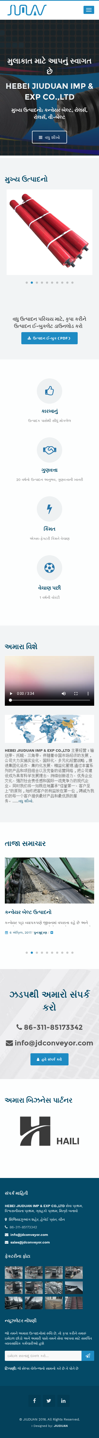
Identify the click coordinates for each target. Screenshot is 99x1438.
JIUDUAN (61, 1426)
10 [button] (72, 282)
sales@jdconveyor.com (30, 1242)
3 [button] (36, 282)
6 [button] (52, 282)
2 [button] (31, 282)
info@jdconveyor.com (29, 1235)
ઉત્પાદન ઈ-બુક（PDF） (51, 338)
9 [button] (67, 282)
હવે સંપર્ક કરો (51, 1059)
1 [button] (26, 282)
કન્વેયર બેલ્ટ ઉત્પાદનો (28, 912)
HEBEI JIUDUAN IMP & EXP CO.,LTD (35, 1206)
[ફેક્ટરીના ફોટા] (15, 1273)
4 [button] (41, 282)
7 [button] (57, 282)
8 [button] (62, 282)
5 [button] (47, 282)
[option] (49, 232)
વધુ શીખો (52, 137)
